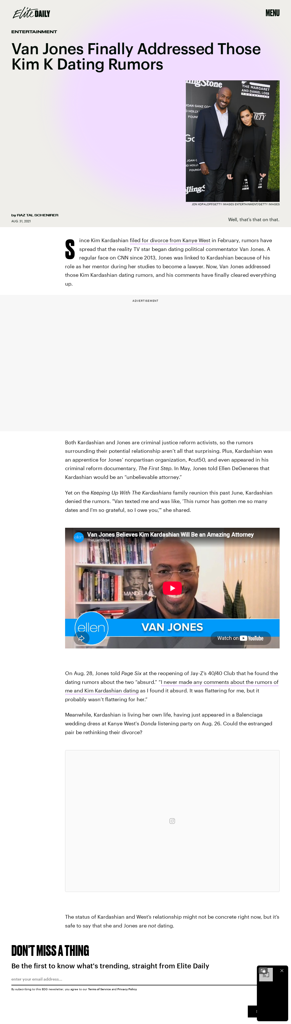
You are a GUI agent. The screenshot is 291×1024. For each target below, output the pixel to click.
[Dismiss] (281, 970)
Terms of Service (99, 989)
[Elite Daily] (31, 13)
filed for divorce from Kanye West (170, 240)
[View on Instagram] (172, 821)
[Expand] (263, 970)
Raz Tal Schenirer (37, 215)
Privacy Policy (127, 989)
